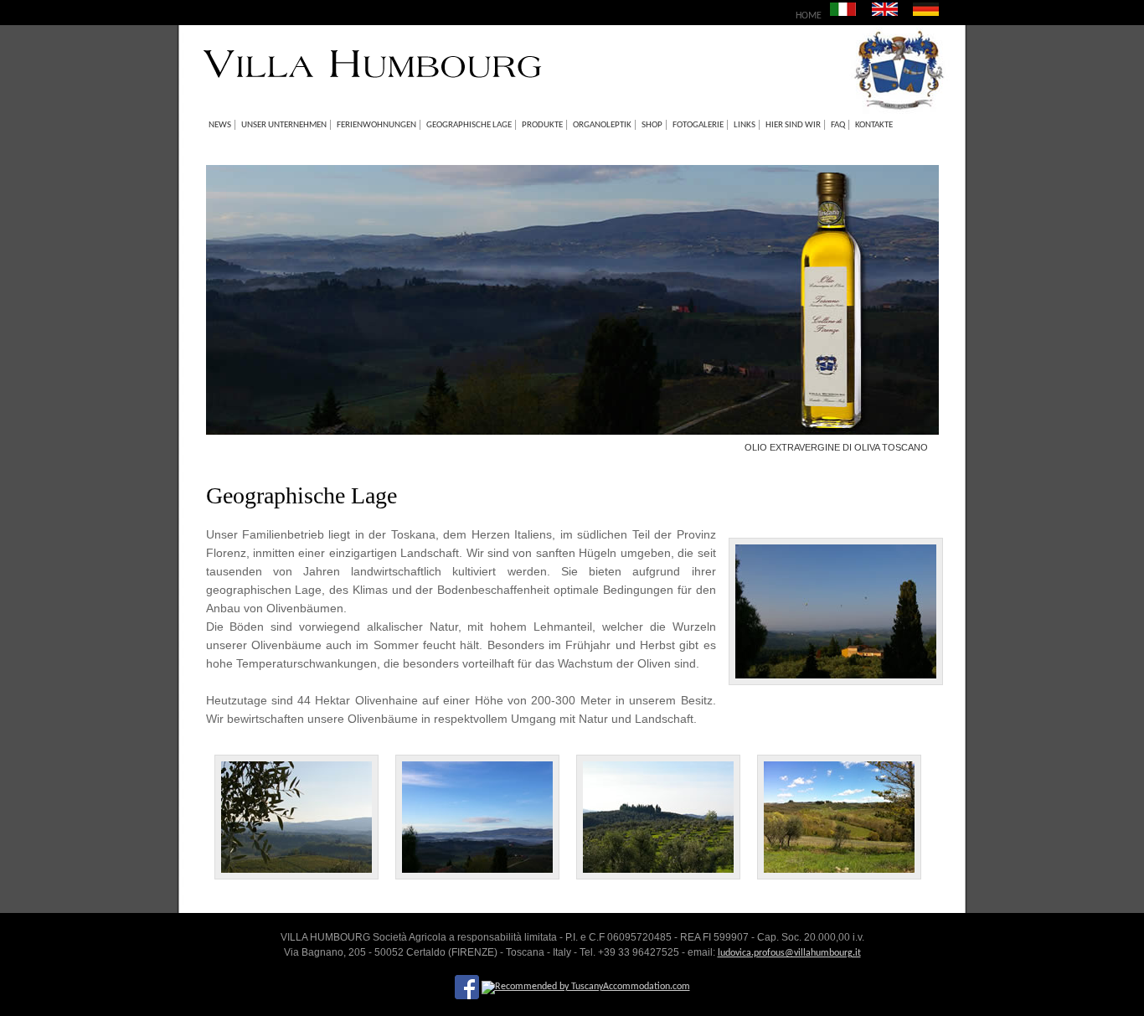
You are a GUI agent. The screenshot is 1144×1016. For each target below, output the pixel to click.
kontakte (874, 125)
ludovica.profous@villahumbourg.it (789, 953)
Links (744, 125)
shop (652, 125)
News (220, 125)
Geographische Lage (469, 125)
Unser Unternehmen (284, 125)
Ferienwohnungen (376, 125)
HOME (809, 16)
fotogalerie (698, 125)
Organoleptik (602, 125)
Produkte (542, 125)
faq (838, 125)
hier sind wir (793, 125)
